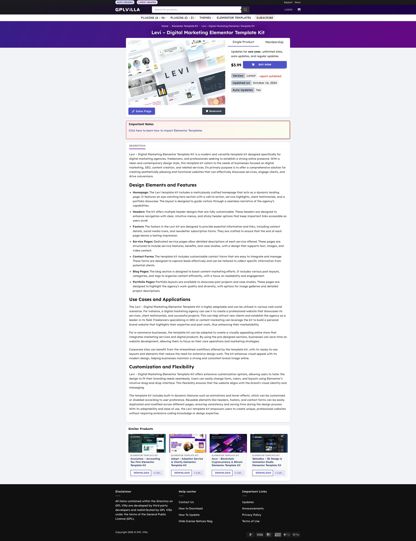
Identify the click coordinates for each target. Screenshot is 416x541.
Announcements (253, 508)
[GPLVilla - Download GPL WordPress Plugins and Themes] (127, 9)
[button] (213, 111)
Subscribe (264, 17)
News (298, 2)
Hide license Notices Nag (195, 521)
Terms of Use (251, 521)
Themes (205, 17)
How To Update (189, 514)
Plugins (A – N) (153, 17)
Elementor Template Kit (185, 26)
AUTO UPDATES (125, 2)
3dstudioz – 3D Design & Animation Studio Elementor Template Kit (267, 462)
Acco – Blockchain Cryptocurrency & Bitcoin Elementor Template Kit (227, 462)
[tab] (243, 42)
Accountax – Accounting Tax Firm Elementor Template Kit (145, 462)
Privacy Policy (251, 514)
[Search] (245, 9)
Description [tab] (137, 145)
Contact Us (186, 502)
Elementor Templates (234, 17)
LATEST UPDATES (147, 2)
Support (288, 2)
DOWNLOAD (141, 472)
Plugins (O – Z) (182, 17)
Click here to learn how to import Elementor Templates (165, 130)
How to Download (191, 508)
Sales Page (143, 111)
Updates (248, 502)
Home (165, 26)
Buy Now (265, 64)
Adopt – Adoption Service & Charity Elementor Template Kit (187, 462)
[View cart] (299, 9)
